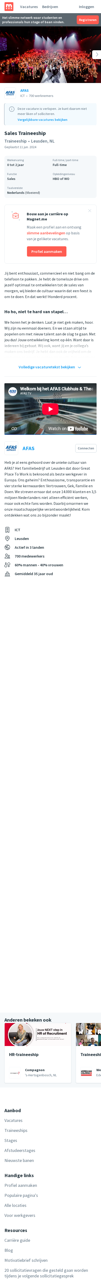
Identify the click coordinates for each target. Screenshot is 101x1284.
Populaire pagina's (21, 1195)
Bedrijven (50, 6)
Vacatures (29, 6)
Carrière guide (17, 1240)
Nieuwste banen (19, 1160)
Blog (8, 1250)
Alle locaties (15, 1205)
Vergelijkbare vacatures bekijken (42, 119)
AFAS (24, 90)
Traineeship (15, 141)
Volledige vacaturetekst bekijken (47, 366)
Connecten (86, 448)
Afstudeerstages (19, 1150)
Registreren (88, 20)
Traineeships (15, 1130)
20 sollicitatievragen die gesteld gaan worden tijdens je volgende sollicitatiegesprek (46, 1273)
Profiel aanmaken (46, 251)
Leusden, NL (43, 141)
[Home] (9, 6)
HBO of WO (61, 178)
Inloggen (86, 6)
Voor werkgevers (19, 1215)
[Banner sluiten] (89, 211)
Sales (11, 178)
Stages (10, 1140)
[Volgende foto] (91, 54)
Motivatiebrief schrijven (26, 1260)
